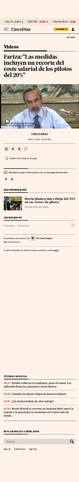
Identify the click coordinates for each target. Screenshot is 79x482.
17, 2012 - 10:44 (39, 139)
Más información (11, 242)
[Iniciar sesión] (72, 29)
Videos (11, 47)
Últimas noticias (15, 376)
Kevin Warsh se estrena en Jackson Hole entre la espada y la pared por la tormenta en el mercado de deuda (39, 412)
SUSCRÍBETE (61, 29)
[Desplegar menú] (6, 29)
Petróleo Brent (60, 21)
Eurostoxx (19, 449)
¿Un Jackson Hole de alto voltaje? (33, 401)
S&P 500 (32, 21)
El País (70, 37)
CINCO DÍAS (39, 134)
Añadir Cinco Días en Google (23, 158)
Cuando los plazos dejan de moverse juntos (39, 394)
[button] (39, 106)
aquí (56, 250)
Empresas (9, 225)
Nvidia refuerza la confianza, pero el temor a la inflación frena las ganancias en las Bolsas (37, 384)
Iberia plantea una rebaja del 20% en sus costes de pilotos (50, 201)
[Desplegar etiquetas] (72, 225)
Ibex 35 (9, 21)
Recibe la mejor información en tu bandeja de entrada (38, 172)
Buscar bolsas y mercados (21, 431)
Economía (23, 225)
